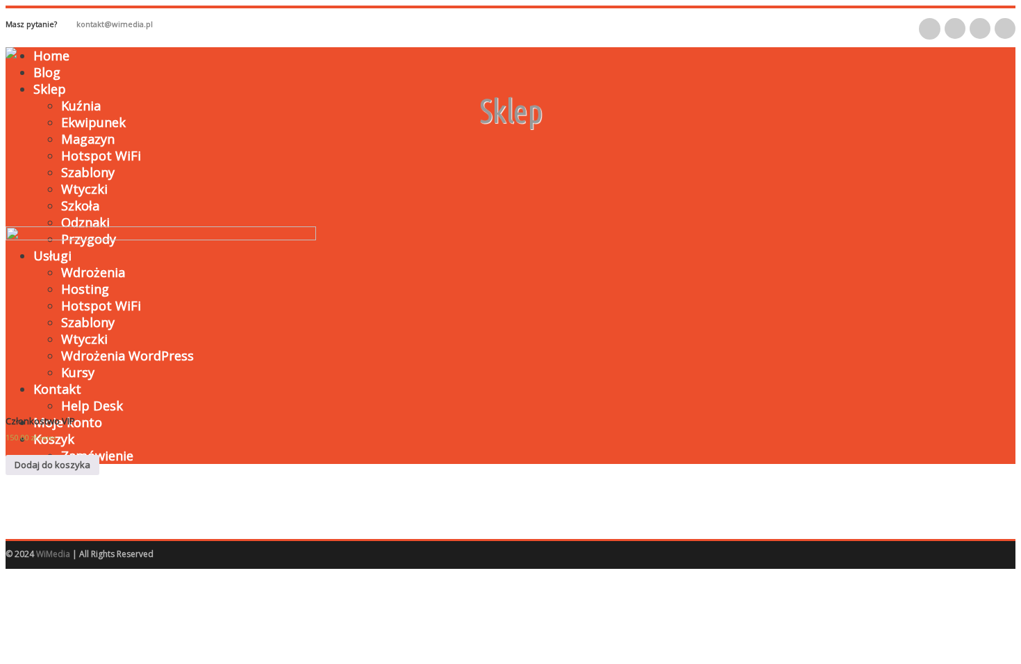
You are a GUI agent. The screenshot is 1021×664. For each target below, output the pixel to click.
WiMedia (53, 554)
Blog (46, 72)
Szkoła (80, 205)
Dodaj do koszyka (52, 464)
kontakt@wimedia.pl (114, 24)
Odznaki (85, 222)
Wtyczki (84, 189)
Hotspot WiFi (101, 155)
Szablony (88, 172)
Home (51, 55)
